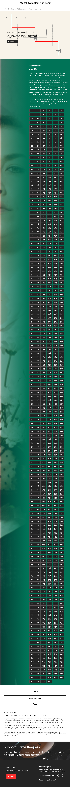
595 (32, 498)
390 (61, 361)
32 (38, 130)
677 (55, 548)
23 (55, 122)
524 (38, 451)
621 (44, 513)
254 (38, 275)
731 (55, 584)
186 (61, 228)
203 (55, 240)
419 (55, 380)
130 (49, 193)
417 (44, 380)
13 (32, 118)
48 (61, 138)
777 (44, 615)
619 (32, 513)
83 (55, 161)
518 (38, 447)
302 (38, 306)
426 (61, 384)
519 (44, 447)
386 (38, 361)
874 (49, 677)
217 (32, 251)
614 (38, 509)
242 (38, 267)
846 (61, 658)
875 (55, 677)
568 (49, 478)
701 (55, 564)
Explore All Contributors (19, 9)
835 (32, 654)
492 (61, 427)
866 (38, 674)
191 (55, 232)
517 (32, 447)
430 (49, 388)
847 (32, 662)
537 (44, 459)
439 (32, 396)
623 (55, 513)
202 (49, 240)
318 (61, 314)
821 (55, 642)
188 (38, 232)
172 (49, 220)
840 (61, 654)
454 (49, 404)
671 (55, 545)
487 (32, 427)
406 (49, 372)
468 (61, 412)
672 (61, 545)
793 (32, 627)
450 (61, 400)
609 (43, 505)
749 (55, 595)
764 (38, 607)
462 (61, 408)
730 (49, 584)
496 (49, 431)
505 (32, 439)
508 (49, 439)
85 (32, 165)
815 (55, 638)
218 (38, 251)
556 (49, 470)
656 (38, 537)
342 (61, 329)
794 (38, 627)
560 (38, 474)
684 (61, 552)
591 (44, 494)
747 (44, 595)
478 (49, 419)
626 (38, 517)
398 (38, 369)
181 (32, 228)
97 (32, 173)
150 (61, 204)
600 (61, 498)
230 (38, 259)
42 (61, 134)
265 (32, 283)
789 (43, 623)
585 (43, 490)
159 (44, 212)
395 (55, 365)
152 (38, 208)
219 (44, 251)
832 (49, 650)
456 (61, 404)
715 (32, 576)
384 (61, 357)
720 (61, 576)
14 (38, 118)
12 (61, 114)
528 (61, 451)
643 (32, 529)
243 (43, 267)
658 (49, 537)
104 (38, 177)
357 (44, 341)
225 (44, 255)
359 (55, 341)
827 (55, 646)
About (35, 692)
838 (49, 654)
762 (61, 603)
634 (49, 521)
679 (32, 552)
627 (43, 517)
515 (55, 443)
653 (55, 533)
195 (44, 236)
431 (55, 388)
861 (44, 670)
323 (55, 318)
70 (49, 154)
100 (49, 173)
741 (44, 591)
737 (55, 588)
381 (44, 357)
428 (38, 388)
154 (49, 208)
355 (32, 341)
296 (38, 302)
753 (44, 599)
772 (49, 611)
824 (38, 646)
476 (38, 419)
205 (32, 243)
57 (44, 146)
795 (43, 627)
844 (49, 658)
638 (38, 525)
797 (55, 627)
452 (38, 404)
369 (43, 349)
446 (38, 400)
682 (49, 552)
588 (61, 490)
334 (49, 326)
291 (44, 298)
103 (32, 177)
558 (61, 470)
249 (43, 271)
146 (38, 204)
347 (55, 333)
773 (55, 611)
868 (49, 674)
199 (32, 240)
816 (61, 638)
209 (55, 243)
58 (49, 146)
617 (55, 509)
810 (61, 634)
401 (55, 369)
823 (32, 646)
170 (38, 220)
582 (61, 486)
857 (55, 666)
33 (44, 130)
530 (38, 455)
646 (49, 529)
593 (55, 494)
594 (61, 494)
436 (49, 392)
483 (43, 423)
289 (32, 298)
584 (38, 490)
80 (38, 161)
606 (61, 502)
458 (38, 408)
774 (61, 611)
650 (38, 533)
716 (38, 576)
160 (49, 212)
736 (49, 588)
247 (32, 271)
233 (55, 259)
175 (32, 224)
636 (61, 521)
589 (32, 494)
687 (43, 556)
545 (55, 462)
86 (38, 165)
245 (55, 267)
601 (32, 502)
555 (44, 470)
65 (55, 150)
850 (49, 662)
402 (61, 369)
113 (55, 181)
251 (55, 271)
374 (38, 353)
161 (55, 212)
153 (44, 208)
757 (32, 603)
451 (32, 404)
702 (61, 564)
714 (61, 572)
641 (55, 525)
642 (61, 525)
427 (32, 388)
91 (32, 169)
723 (44, 580)
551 (55, 466)
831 (44, 650)
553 (32, 470)
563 (55, 474)
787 (32, 623)
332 (38, 326)
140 (38, 200)
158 (38, 212)
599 (55, 498)
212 (38, 247)
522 (61, 447)
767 (55, 607)
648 (61, 529)
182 (38, 228)
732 (61, 584)
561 (44, 474)
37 (32, 134)
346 (49, 333)
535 (32, 459)
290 (38, 298)
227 (55, 255)
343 (32, 333)
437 (55, 392)
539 (55, 459)
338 (38, 329)
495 (43, 431)
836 (38, 654)
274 (49, 286)
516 (61, 443)
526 (49, 451)
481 (32, 423)
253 (32, 275)
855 (43, 666)
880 (49, 681)
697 (32, 564)
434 (38, 392)
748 (49, 595)
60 (61, 146)
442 (49, 396)
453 (43, 404)
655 (32, 537)
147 (44, 204)
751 (32, 599)
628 (49, 517)
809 (55, 634)
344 (38, 333)
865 (32, 674)
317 (55, 314)
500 (38, 435)
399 (43, 369)
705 (43, 568)
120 (61, 185)
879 (43, 681)
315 (44, 314)
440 (38, 396)
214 (49, 247)
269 (55, 283)
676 (49, 548)
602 (38, 502)
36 (61, 130)
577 (32, 486)
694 (49, 560)
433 (32, 392)
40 (49, 134)
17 (55, 118)
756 (61, 599)
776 (38, 615)
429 (43, 388)
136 (49, 197)
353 (55, 337)
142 (49, 200)
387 (43, 361)
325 (32, 322)
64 (49, 150)
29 (55, 126)
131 (55, 193)
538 (49, 459)
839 (55, 654)
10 (49, 114)
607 (32, 505)
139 (32, 200)
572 (38, 482)
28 (49, 126)
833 (55, 650)
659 (55, 537)
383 (55, 357)
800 (38, 631)
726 (61, 580)
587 (55, 490)
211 (32, 247)
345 (43, 333)
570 (61, 478)
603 (43, 502)
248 (38, 271)
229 (32, 259)
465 (43, 412)
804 (61, 631)
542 (38, 462)
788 (38, 623)
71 (55, 154)
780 (61, 615)
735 (44, 588)
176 (38, 224)
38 (38, 134)
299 (55, 302)
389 (55, 361)
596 (38, 498)
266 (38, 283)
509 (55, 439)
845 (55, 658)
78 (61, 157)
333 (44, 326)
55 (32, 146)
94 (49, 169)
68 (38, 154)
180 (61, 224)
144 (61, 200)
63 (44, 150)
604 (49, 502)
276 (61, 286)
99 (44, 173)
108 (61, 177)
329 (55, 322)
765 (43, 607)
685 (32, 556)
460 (49, 408)
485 (55, 423)
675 (43, 548)
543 (43, 462)
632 (38, 521)
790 (49, 623)
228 (61, 255)
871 (32, 677)
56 (38, 146)
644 (38, 529)
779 (55, 615)
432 (61, 388)
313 (32, 314)
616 (49, 509)
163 (32, 216)
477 (43, 419)
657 (43, 537)
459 (43, 408)
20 (38, 122)
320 (38, 318)
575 (55, 482)
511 (32, 443)
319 (32, 318)
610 (49, 505)
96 (61, 169)
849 (43, 662)
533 (55, 455)
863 (55, 670)
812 (38, 638)
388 (49, 361)
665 (55, 541)
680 (38, 552)
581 (55, 486)
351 (44, 337)
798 (61, 627)
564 (61, 474)
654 (61, 533)
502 (49, 435)
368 (38, 349)
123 (44, 189)
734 (38, 588)
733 (32, 588)
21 (43, 122)
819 (44, 642)
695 (55, 560)
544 (49, 462)
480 (61, 419)
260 (38, 279)
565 (32, 478)
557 (55, 470)
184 (49, 228)
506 (38, 439)
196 (49, 236)
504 (61, 435)
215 (55, 247)
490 (49, 427)
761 (55, 603)
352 (49, 337)
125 (55, 189)
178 (49, 224)
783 (43, 619)
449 (55, 400)
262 (49, 279)
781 (32, 619)
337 (32, 329)
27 (44, 126)
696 (61, 560)
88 (49, 165)
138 (61, 197)
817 (32, 642)
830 (38, 650)
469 (32, 416)
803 (55, 631)
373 (32, 353)
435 (43, 392)
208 (49, 243)
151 (32, 208)
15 (43, 118)
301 (32, 306)
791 (55, 623)
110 (38, 181)
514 (49, 443)
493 (32, 431)
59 (55, 146)
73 (32, 157)
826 (49, 646)
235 (32, 263)
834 (61, 650)
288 (61, 294)
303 (43, 306)
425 (55, 384)
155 (55, 208)
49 (32, 142)
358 (49, 341)
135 (44, 197)
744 (61, 591)
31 (32, 130)
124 (49, 189)
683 (55, 552)
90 (61, 165)
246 (61, 267)
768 (61, 607)
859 (32, 670)
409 (32, 376)
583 (32, 490)
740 (38, 591)
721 (32, 580)
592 (49, 494)
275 (55, 286)
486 (61, 423)
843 (43, 658)
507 (43, 439)
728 (38, 584)
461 (55, 408)
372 (61, 349)
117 (44, 185)
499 (32, 435)
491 (55, 427)
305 (55, 306)
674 (38, 548)
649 (32, 533)
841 (32, 658)
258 (61, 275)
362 (38, 345)
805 (32, 634)
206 (38, 243)
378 (61, 353)
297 (43, 302)
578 (38, 486)
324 (61, 318)
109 (32, 181)
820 (49, 642)
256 (49, 275)
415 (32, 380)
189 (44, 232)
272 (38, 286)
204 (61, 240)
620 (38, 513)
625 (32, 517)
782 (38, 619)
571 (32, 482)
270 (61, 283)
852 (61, 662)
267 (43, 283)
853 (32, 666)
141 (44, 200)
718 (49, 576)
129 (44, 193)
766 (49, 607)
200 (38, 240)
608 (38, 505)
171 (44, 220)
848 (38, 662)
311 (55, 310)
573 (44, 482)
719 (55, 576)
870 (61, 674)
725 (55, 580)
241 (32, 267)
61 (32, 150)
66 (61, 150)
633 (43, 521)
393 (43, 365)
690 (61, 556)
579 (43, 486)
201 (44, 240)
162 (61, 212)
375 (44, 353)
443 (55, 396)
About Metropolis (35, 9)
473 (55, 416)
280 (49, 290)
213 (44, 247)
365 (55, 345)
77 (55, 157)
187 (32, 232)
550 (49, 466)
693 (43, 560)
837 (43, 654)
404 (38, 372)
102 (61, 173)
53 (55, 142)
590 (38, 494)
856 (49, 666)
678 (61, 548)
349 (32, 337)
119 (55, 185)
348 (61, 333)
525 (44, 451)
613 (32, 509)
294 (61, 298)
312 (61, 310)
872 (38, 677)
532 (49, 455)
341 (55, 329)
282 (61, 290)
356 (38, 341)
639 (43, 525)
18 (61, 118)
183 (44, 228)
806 (38, 634)
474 (61, 416)
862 (49, 670)
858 (61, 666)
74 (38, 157)
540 (61, 459)
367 (32, 349)
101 (55, 173)
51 (43, 142)
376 (49, 353)
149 (55, 204)
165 (44, 216)
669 (43, 545)
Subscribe (11, 776)
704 (38, 568)
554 (38, 470)
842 (38, 658)
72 (61, 154)
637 (32, 525)
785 (55, 619)
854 (38, 666)
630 (61, 517)
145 (32, 204)
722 (38, 580)
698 (38, 564)
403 (32, 372)
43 (32, 138)
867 (43, 674)
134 (38, 197)
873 (43, 677)
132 (61, 193)
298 (49, 302)
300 (61, 302)
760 (49, 603)
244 (49, 267)
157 (32, 212)
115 (32, 185)
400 (49, 369)
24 (61, 122)
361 (32, 345)
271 (32, 286)
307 (32, 310)
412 (49, 376)
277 (32, 290)
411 (44, 376)
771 (44, 611)
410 (38, 376)
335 (55, 326)
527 (55, 451)
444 (61, 396)
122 (38, 189)
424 (49, 384)
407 (55, 372)
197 (55, 236)
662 (38, 541)
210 (61, 243)
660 (61, 537)
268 (49, 283)
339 (43, 329)
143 (55, 200)
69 (44, 154)
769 (32, 611)
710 (38, 572)
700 (49, 564)
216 (61, 247)
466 (49, 412)
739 (32, 591)
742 (49, 591)
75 (44, 157)
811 (32, 638)
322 (49, 318)
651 (44, 533)
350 (38, 337)
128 (38, 193)
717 (44, 576)
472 (49, 416)
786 (61, 619)
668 (38, 545)
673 (32, 548)
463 (32, 412)
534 (61, 455)
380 (38, 357)
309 (43, 310)
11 (55, 114)
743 (55, 591)
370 (49, 349)
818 (38, 642)
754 (49, 599)
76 (49, 157)
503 (55, 435)
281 (55, 290)
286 (49, 294)
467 (55, 412)
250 (49, 271)
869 (55, 674)
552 (61, 466)
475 (32, 419)
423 (43, 384)
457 (32, 408)
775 (32, 615)
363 (43, 345)
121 (32, 189)
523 (32, 451)
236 (38, 263)
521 (55, 447)
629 (55, 517)
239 (55, 263)
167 (55, 216)
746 (38, 595)
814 (49, 638)
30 (61, 126)
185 (55, 228)
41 (55, 134)
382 (49, 357)
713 (55, 572)
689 (55, 556)
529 (32, 455)
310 (49, 310)
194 (38, 236)
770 (38, 611)
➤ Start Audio (12, 41)
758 (38, 603)
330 (61, 322)
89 (55, 165)
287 (55, 294)
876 (61, 677)
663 (43, 541)
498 (61, 431)
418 (49, 380)
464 (38, 412)
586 (49, 490)
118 (49, 185)
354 (61, 337)
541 (32, 462)
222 (61, 251)
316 (49, 314)
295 (32, 302)
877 (32, 681)
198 (61, 236)
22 (49, 122)
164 (38, 216)
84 (61, 161)
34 (49, 130)
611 (55, 505)
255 (44, 275)
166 (49, 216)
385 (32, 361)
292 (49, 298)
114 (61, 181)
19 (32, 122)
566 (38, 478)
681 (44, 552)
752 (38, 599)
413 (55, 376)
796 (49, 627)
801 (44, 631)
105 (44, 177)
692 (38, 560)
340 (49, 329)
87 (44, 165)
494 (38, 431)
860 (38, 670)
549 (43, 466)
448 (49, 400)
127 (32, 193)
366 (61, 345)
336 (61, 326)
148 (49, 204)
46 (49, 138)
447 (43, 400)
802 (49, 631)
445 (32, 400)
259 (32, 279)
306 (61, 306)
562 (49, 474)
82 (49, 161)
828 (61, 646)
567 (43, 478)
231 (44, 259)
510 (61, 439)
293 (55, 298)
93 (44, 169)
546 (61, 462)
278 (38, 290)
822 (61, 642)
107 (55, 177)
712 (49, 572)
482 (38, 423)
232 (49, 259)
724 (49, 580)
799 (32, 631)
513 (44, 443)
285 (43, 294)
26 (38, 126)
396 (61, 365)
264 (61, 279)
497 (55, 431)
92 (38, 169)
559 (32, 474)
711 (44, 572)
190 (49, 232)
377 (55, 353)
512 (38, 443)
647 (55, 529)
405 (43, 372)
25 (32, 126)
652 (49, 533)
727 (32, 584)
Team (35, 704)
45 (44, 138)
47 (55, 138)
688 (49, 556)
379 (32, 357)
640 (49, 525)
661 (32, 541)
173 (55, 220)
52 (49, 142)
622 (49, 513)
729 (43, 584)
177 (44, 224)
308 (38, 310)
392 (38, 365)
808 (49, 634)
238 (49, 263)
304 (49, 306)
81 (44, 161)
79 (32, 161)
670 (49, 545)
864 (61, 670)
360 (61, 341)
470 (38, 416)
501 (44, 435)
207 (43, 243)
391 (32, 365)
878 (38, 681)
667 (32, 545)
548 (38, 466)
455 (55, 404)
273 (44, 286)
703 (32, 568)
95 (55, 169)
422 (38, 384)
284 (38, 294)
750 (61, 595)
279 (43, 290)
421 (32, 384)
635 (55, 521)
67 (32, 154)
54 (61, 142)
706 (49, 568)
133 (32, 197)
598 (49, 498)
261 (44, 279)
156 (61, 208)
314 (38, 314)
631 (32, 521)
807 (43, 634)
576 (61, 482)
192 (61, 232)
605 (55, 502)
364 (49, 345)
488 (38, 427)
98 (38, 173)
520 (49, 447)
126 (61, 189)
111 (44, 181)
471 (44, 416)
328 (49, 322)
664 (49, 541)
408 (61, 372)
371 (55, 349)
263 (55, 279)
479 (55, 419)
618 (61, 509)
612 (61, 505)
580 (49, 486)
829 (32, 650)
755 (55, 599)
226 (49, 255)
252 (61, 271)
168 (61, 216)
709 (32, 572)
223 (32, 255)
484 (49, 423)
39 (44, 134)
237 (44, 263)
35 (55, 130)
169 (32, 220)
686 (38, 556)
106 (49, 177)
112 (50, 181)
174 (61, 220)
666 (61, 541)
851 (55, 662)
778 (49, 615)
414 (61, 376)
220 (49, 251)
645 (43, 529)
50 (38, 142)
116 (38, 185)
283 (32, 294)
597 (43, 498)
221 (55, 251)
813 (44, 638)
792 (61, 623)
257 (55, 275)
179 (55, 224)
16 (49, 118)
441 (44, 396)
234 (61, 259)
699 (43, 564)
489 (43, 427)
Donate (7, 9)
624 (61, 513)
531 (44, 455)
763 (32, 607)
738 (61, 588)
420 (61, 380)
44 (38, 138)
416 (38, 380)
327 (44, 322)
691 (32, 560)
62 (38, 150)
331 (32, 326)
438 (61, 392)
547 (32, 466)
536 (38, 459)
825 (43, 646)
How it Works (35, 698)
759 (43, 603)
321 (44, 318)
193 (32, 236)
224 (38, 255)
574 (49, 482)
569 (55, 478)
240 (61, 263)
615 (44, 509)
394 (49, 365)
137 (55, 197)
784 (49, 619)
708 (61, 568)
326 (38, 322)
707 (55, 568)
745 (32, 595)
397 (32, 369)
